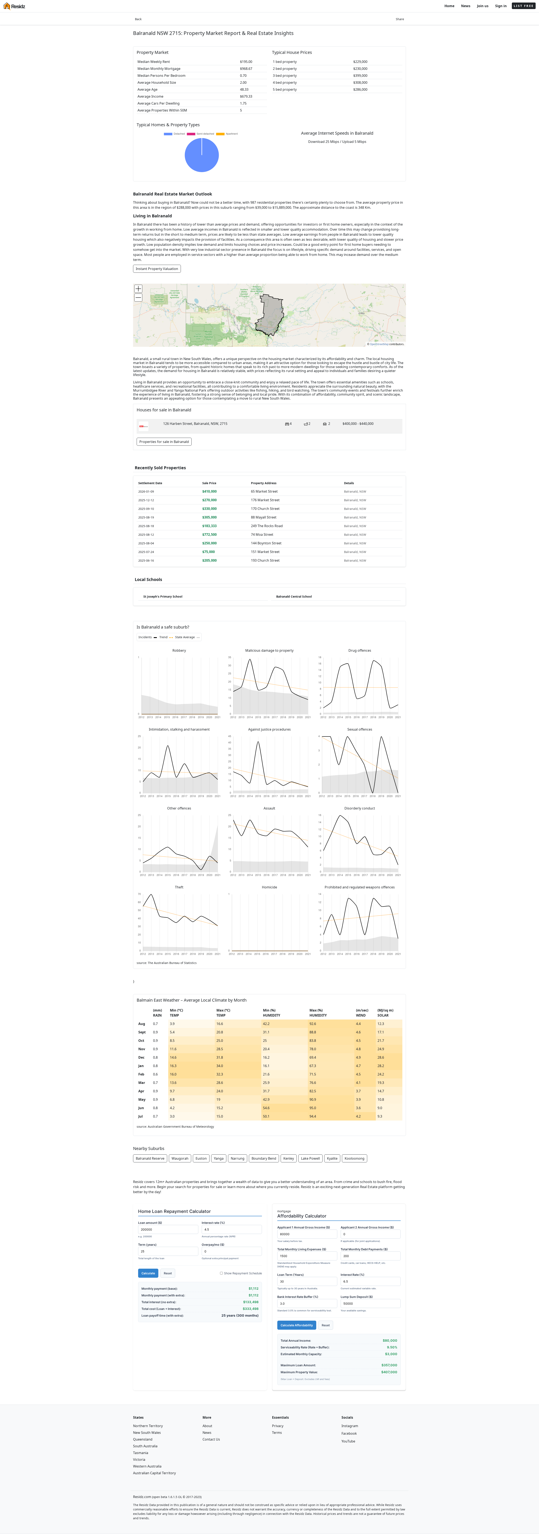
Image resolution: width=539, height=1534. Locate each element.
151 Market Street (265, 551)
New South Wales (147, 1432)
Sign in (501, 6)
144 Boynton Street (266, 543)
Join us (482, 6)
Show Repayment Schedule (243, 1273)
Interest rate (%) (218, 1229)
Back (138, 19)
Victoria (139, 1459)
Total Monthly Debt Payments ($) (364, 1255)
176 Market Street (265, 500)
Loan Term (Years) (297, 1281)
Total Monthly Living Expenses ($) (303, 1257)
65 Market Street (264, 491)
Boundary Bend (264, 1158)
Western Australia (147, 1466)
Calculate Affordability (297, 1325)
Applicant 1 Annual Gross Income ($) (303, 1234)
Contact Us (211, 1439)
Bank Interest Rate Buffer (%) (304, 1303)
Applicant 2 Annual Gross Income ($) (367, 1234)
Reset (168, 1273)
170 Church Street (265, 508)
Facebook (349, 1433)
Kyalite (332, 1158)
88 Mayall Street (263, 517)
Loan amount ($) (150, 1229)
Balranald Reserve (150, 1158)
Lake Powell (310, 1158)
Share (400, 19)
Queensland (142, 1439)
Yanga (219, 1158)
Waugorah (180, 1158)
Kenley (288, 1158)
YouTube (348, 1441)
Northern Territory (148, 1426)
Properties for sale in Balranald (164, 441)
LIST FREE (524, 6)
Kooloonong (354, 1158)
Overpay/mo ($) (220, 1251)
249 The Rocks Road (267, 526)
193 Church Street (265, 560)
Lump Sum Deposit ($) (357, 1303)
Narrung (237, 1158)
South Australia (145, 1446)
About (207, 1426)
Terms (277, 1432)
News (465, 6)
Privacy (277, 1426)
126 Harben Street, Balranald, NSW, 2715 (195, 423)
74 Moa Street (262, 534)
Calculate (148, 1273)
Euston (201, 1158)
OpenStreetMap (379, 344)
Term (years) (151, 1251)
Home (449, 6)
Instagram (350, 1426)
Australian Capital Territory (154, 1473)
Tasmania (140, 1452)
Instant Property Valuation (157, 268)
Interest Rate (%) (358, 1281)
